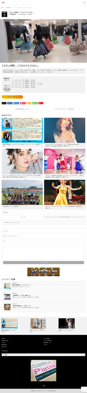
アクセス (46, 344)
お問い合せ (4, 346)
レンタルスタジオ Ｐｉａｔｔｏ (42, 390)
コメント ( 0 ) (23, 217)
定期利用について (48, 342)
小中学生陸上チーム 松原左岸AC (11, 206)
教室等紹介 (4, 344)
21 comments (22, 14)
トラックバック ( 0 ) (64, 217)
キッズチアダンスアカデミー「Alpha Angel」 (64, 109)
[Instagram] (43, 385)
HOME (3, 338)
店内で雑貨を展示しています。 (22, 109)
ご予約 (3, 342)
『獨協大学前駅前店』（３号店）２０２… (22, 305)
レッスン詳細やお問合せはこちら (12, 96)
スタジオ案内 (47, 338)
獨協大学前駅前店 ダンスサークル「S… (21, 284)
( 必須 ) (6, 231)
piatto (30, 14)
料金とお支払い (5, 340)
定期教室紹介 (13, 14)
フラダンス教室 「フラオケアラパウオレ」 (20, 65)
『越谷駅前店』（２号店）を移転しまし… (22, 295)
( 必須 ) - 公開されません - (10, 236)
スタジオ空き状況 (48, 340)
